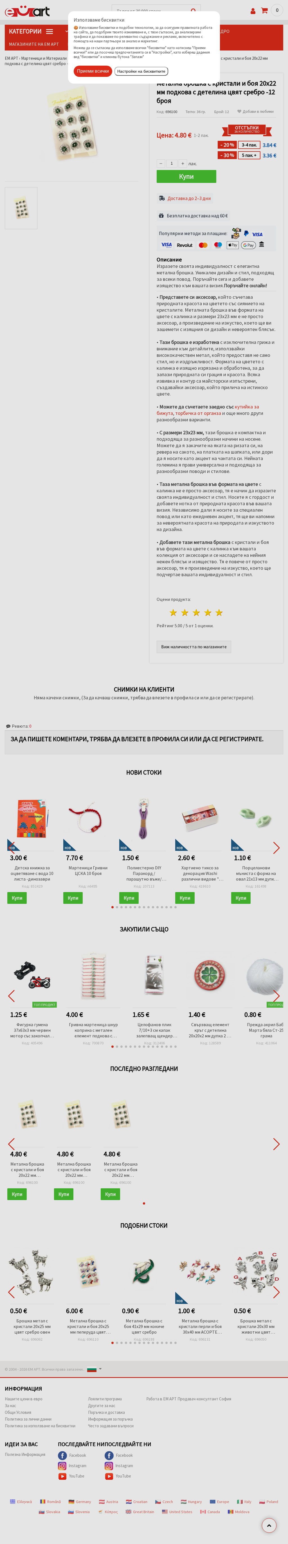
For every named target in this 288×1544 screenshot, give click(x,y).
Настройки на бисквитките (141, 71)
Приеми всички (93, 71)
